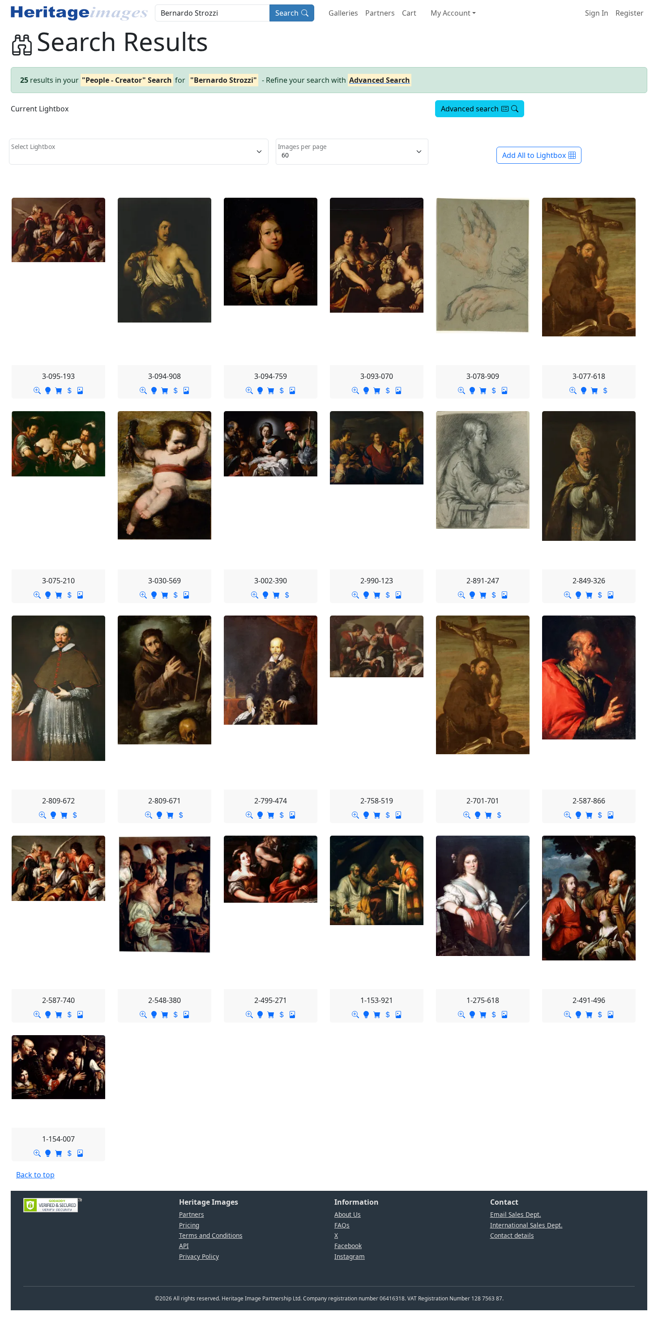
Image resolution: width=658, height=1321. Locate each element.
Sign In (596, 13)
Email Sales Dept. (515, 1214)
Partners (380, 13)
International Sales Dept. (526, 1225)
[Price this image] (69, 389)
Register (629, 13)
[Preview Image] (37, 389)
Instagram (349, 1256)
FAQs (342, 1225)
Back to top (35, 1175)
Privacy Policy (199, 1256)
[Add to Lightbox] (47, 389)
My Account (450, 13)
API (184, 1245)
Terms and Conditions (211, 1235)
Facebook (348, 1245)
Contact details (512, 1235)
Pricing (189, 1225)
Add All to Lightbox (534, 155)
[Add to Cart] (58, 389)
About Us (347, 1214)
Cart (409, 13)
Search (287, 13)
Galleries (343, 13)
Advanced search (470, 109)
